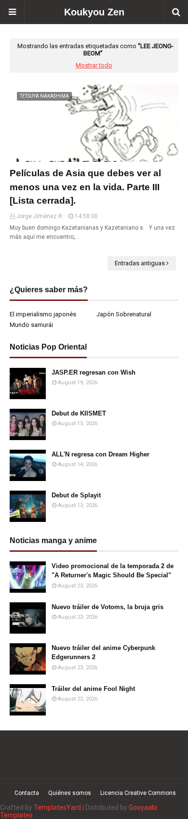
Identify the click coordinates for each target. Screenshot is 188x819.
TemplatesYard (57, 807)
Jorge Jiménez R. (40, 216)
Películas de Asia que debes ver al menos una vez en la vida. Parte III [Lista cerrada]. (85, 187)
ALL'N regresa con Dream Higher (100, 454)
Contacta (26, 793)
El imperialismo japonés (43, 314)
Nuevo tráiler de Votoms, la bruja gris (107, 607)
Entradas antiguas (140, 263)
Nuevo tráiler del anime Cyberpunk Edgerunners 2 (103, 652)
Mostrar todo (94, 65)
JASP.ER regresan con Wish (93, 372)
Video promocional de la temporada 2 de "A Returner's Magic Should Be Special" (113, 570)
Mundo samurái (31, 324)
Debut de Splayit (76, 495)
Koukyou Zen (94, 12)
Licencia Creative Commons (138, 793)
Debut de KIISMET (79, 413)
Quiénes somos (69, 793)
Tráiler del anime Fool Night (93, 688)
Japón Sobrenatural (123, 314)
